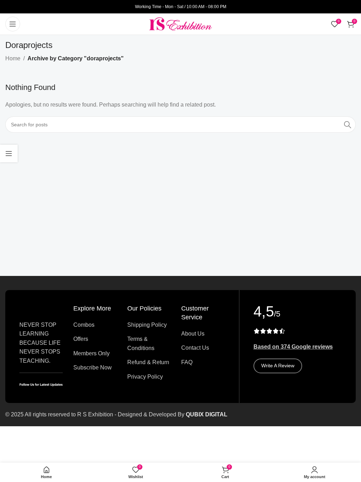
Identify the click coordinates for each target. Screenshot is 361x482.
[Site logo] (180, 23)
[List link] (95, 325)
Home (12, 58)
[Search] (347, 124)
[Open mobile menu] (13, 24)
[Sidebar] (9, 153)
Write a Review (277, 365)
